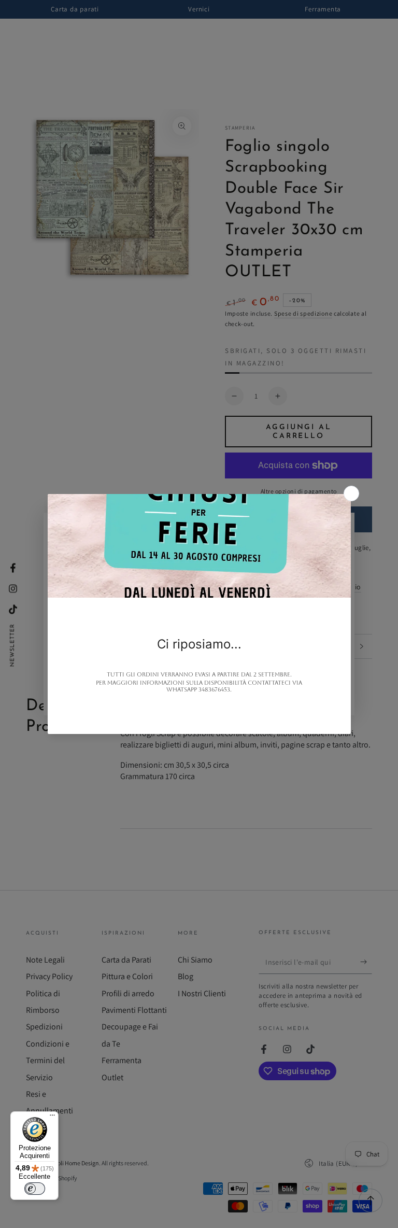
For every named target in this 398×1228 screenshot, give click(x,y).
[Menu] (52, 1117)
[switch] (34, 1188)
